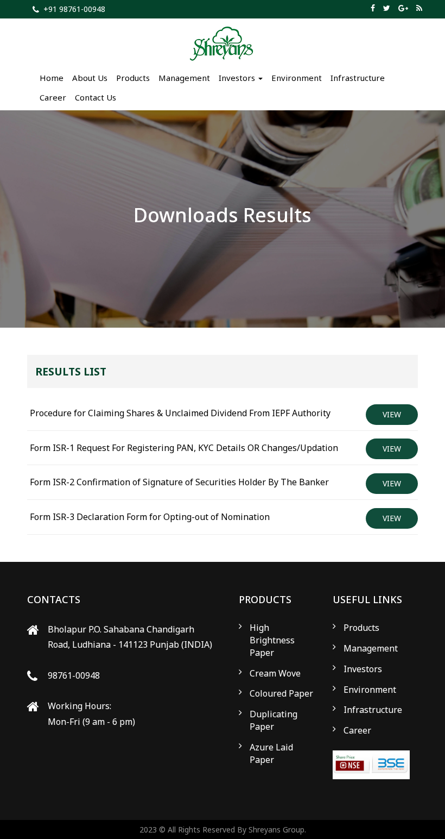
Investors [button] (238, 77)
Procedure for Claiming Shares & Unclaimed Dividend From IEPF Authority (180, 413)
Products (133, 77)
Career (53, 97)
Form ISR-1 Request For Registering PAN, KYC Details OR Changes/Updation (184, 448)
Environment (296, 77)
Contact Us (95, 97)
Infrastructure (357, 77)
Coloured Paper (281, 693)
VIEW (392, 414)
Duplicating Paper (273, 720)
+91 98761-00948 (74, 9)
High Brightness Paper (272, 640)
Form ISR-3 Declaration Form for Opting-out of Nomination (150, 517)
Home (51, 77)
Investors (363, 669)
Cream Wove (275, 673)
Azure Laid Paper (271, 753)
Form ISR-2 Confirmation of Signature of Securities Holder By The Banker (179, 482)
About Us (89, 77)
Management (184, 77)
